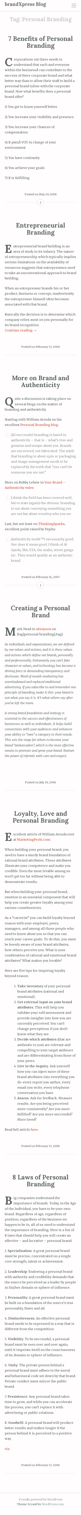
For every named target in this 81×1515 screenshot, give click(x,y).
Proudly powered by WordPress (40, 1499)
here (34, 1129)
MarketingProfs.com (33, 839)
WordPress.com (53, 1504)
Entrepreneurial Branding (40, 228)
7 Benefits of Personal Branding (40, 42)
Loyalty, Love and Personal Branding (40, 816)
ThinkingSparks (51, 524)
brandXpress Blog (25, 4)
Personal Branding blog (39, 425)
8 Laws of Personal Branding (40, 1180)
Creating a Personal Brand (40, 611)
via (7, 1449)
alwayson (43, 629)
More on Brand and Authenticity (40, 381)
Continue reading (20, 330)
